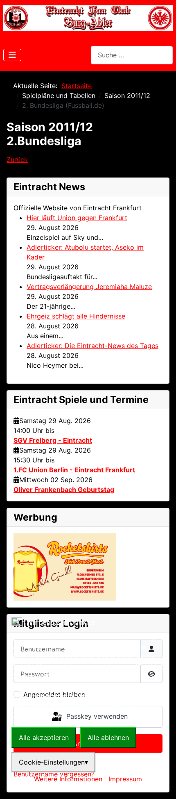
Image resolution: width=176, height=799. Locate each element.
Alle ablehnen (108, 737)
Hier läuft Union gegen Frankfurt (77, 218)
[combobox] (132, 55)
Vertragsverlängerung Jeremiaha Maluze (89, 286)
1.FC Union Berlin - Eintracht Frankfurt (74, 470)
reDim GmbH (117, 789)
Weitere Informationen (68, 779)
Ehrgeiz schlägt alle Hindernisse (76, 316)
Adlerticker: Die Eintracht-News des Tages (92, 345)
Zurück (17, 159)
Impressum (125, 779)
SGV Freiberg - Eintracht (53, 440)
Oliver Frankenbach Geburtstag (64, 489)
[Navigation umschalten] (12, 55)
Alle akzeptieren (44, 737)
